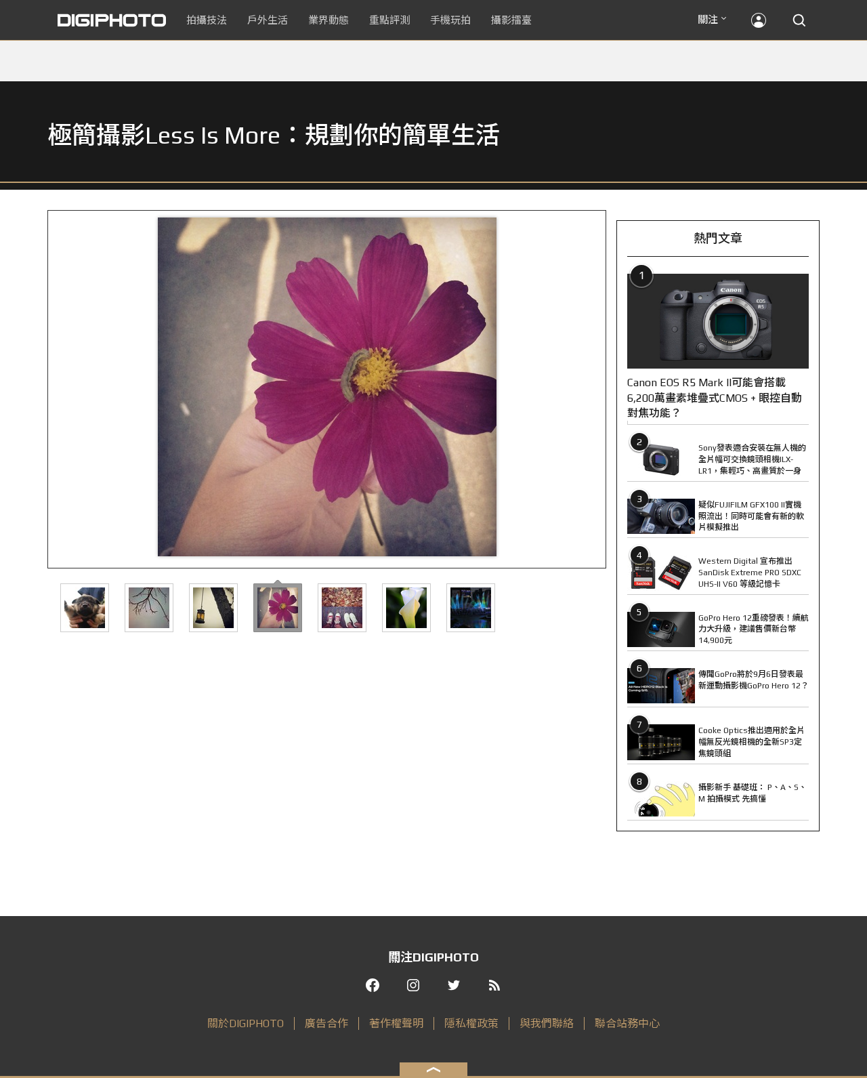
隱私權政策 (471, 1023)
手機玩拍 (450, 20)
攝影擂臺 (511, 20)
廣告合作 (326, 1023)
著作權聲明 (396, 1023)
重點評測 (389, 20)
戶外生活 (267, 20)
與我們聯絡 (547, 1023)
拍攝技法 (206, 20)
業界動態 (328, 20)
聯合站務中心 (627, 1023)
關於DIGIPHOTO (245, 1023)
